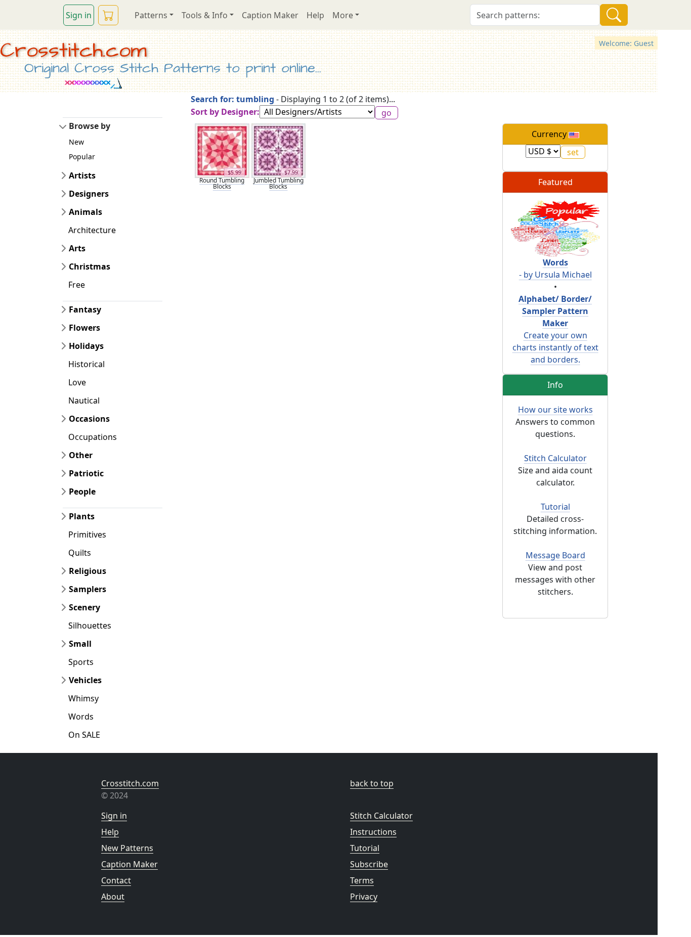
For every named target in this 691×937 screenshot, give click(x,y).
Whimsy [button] (83, 698)
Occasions (89, 418)
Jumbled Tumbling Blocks (278, 183)
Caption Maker (270, 15)
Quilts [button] (79, 552)
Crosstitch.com (73, 50)
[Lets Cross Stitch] (555, 227)
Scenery (84, 607)
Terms (362, 880)
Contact (116, 880)
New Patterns (127, 848)
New (76, 142)
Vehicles (85, 680)
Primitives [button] (87, 534)
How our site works (555, 409)
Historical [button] (86, 364)
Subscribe (369, 864)
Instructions (373, 831)
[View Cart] (108, 15)
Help (315, 15)
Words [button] (81, 716)
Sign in (79, 15)
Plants (82, 516)
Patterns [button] (151, 15)
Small (80, 643)
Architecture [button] (92, 230)
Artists (82, 175)
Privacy (363, 896)
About (112, 896)
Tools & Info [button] (205, 15)
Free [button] (76, 284)
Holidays (86, 345)
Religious (87, 570)
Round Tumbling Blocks (221, 183)
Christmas (89, 266)
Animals (85, 211)
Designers (89, 193)
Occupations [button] (92, 436)
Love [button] (77, 382)
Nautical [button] (84, 400)
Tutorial (555, 506)
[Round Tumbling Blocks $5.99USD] (222, 149)
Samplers (87, 589)
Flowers (84, 327)
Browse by (89, 125)
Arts (77, 248)
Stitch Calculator (555, 458)
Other (81, 455)
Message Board (555, 555)
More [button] (342, 15)
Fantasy (85, 309)
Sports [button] (81, 661)
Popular (82, 156)
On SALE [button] (84, 734)
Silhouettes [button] (89, 625)
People (82, 491)
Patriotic (86, 473)
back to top (372, 783)
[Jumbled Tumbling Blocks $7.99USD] (278, 149)
